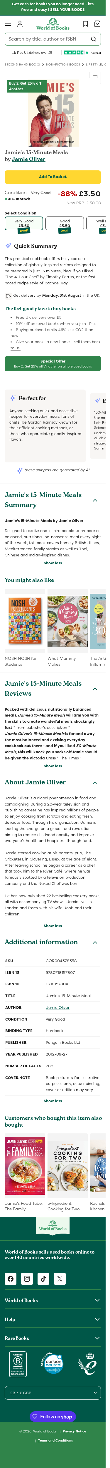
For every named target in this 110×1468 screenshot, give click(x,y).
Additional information (41, 943)
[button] (8, 23)
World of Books (45, 1431)
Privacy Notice (74, 1431)
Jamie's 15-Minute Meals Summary (43, 501)
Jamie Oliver (28, 160)
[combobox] (53, 39)
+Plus (92, 323)
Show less (53, 563)
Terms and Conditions (55, 1440)
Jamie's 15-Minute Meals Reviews (43, 689)
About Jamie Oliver (35, 783)
